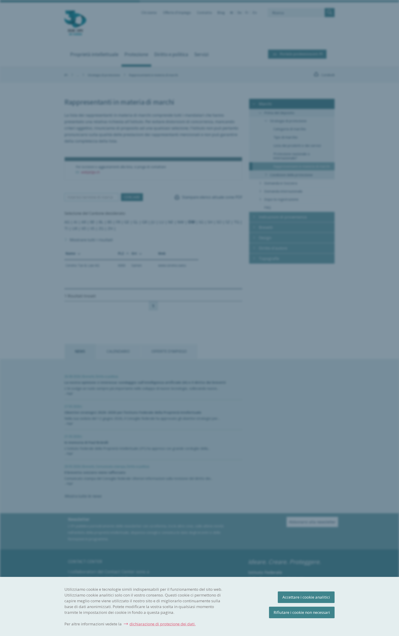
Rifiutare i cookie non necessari (302, 612)
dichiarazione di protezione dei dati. (163, 624)
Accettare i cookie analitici (306, 597)
